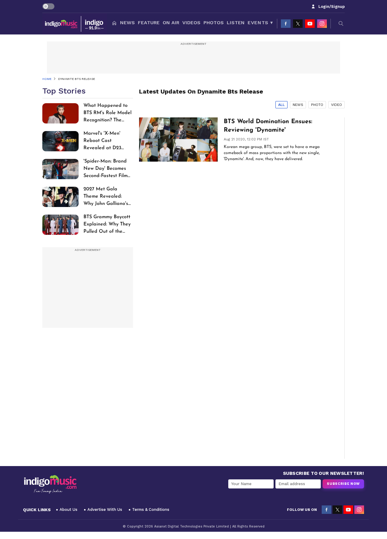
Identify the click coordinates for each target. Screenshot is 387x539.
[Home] (114, 24)
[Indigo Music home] (74, 23)
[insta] (322, 23)
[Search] (341, 23)
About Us (68, 509)
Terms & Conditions (150, 509)
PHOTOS (213, 22)
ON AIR (171, 22)
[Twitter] (298, 23)
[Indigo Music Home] (50, 484)
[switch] (48, 6)
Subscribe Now (343, 484)
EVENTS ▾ (260, 22)
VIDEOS (191, 22)
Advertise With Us (104, 509)
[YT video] (310, 23)
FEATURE (149, 22)
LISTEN (236, 22)
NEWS (127, 22)
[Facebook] (286, 23)
